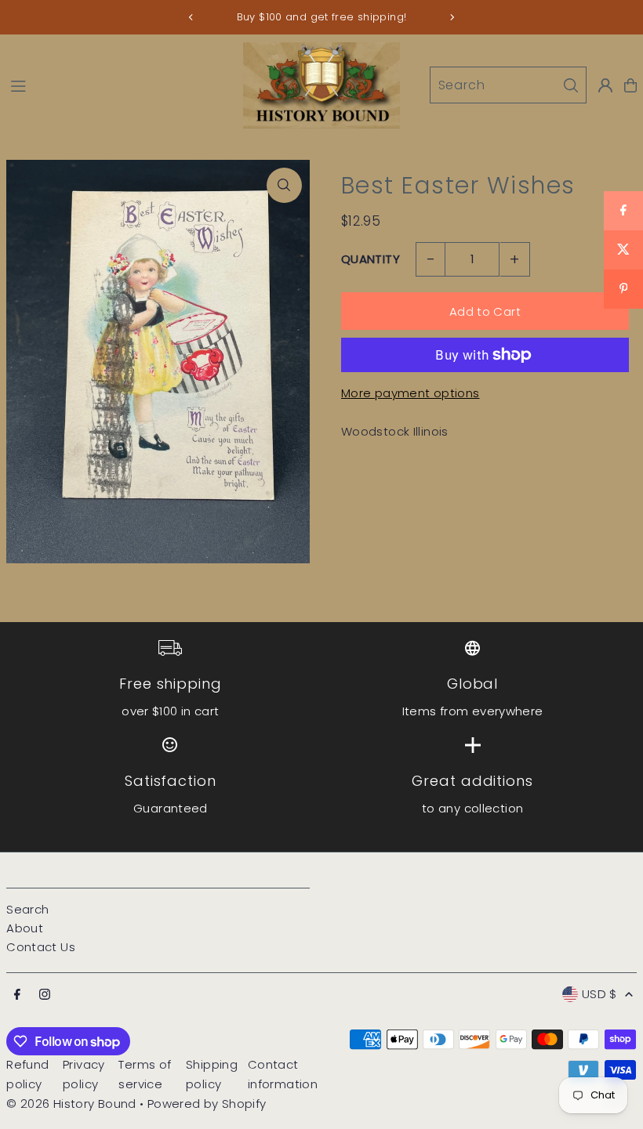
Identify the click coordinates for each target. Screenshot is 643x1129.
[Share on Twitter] (623, 250)
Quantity (370, 259)
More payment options (410, 393)
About (24, 928)
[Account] (605, 85)
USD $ (599, 994)
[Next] (452, 17)
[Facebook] (17, 995)
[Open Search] (508, 85)
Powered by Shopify (207, 1103)
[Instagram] (44, 995)
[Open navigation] (118, 84)
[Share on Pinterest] (623, 289)
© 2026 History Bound (71, 1103)
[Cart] (630, 85)
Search (27, 909)
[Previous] (191, 17)
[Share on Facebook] (623, 210)
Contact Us (40, 947)
